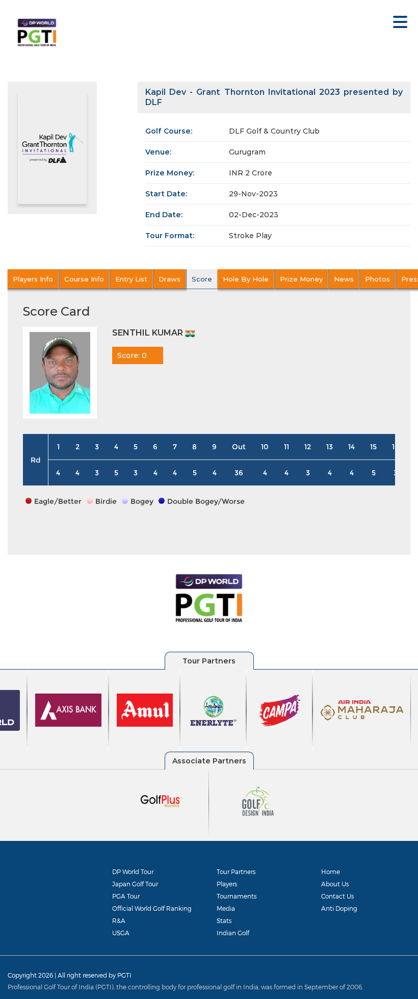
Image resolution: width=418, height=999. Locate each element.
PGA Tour (126, 896)
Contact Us (337, 896)
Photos (377, 279)
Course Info (84, 279)
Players (227, 883)
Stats (224, 920)
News (344, 279)
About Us (335, 883)
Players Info (33, 279)
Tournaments (236, 896)
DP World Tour (132, 871)
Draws (169, 279)
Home (330, 871)
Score (202, 279)
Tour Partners (236, 871)
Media (226, 908)
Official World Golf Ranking (152, 908)
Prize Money (301, 279)
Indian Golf (233, 932)
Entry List (131, 279)
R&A (118, 920)
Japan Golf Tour (135, 883)
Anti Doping (339, 908)
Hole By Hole (246, 279)
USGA (120, 932)
